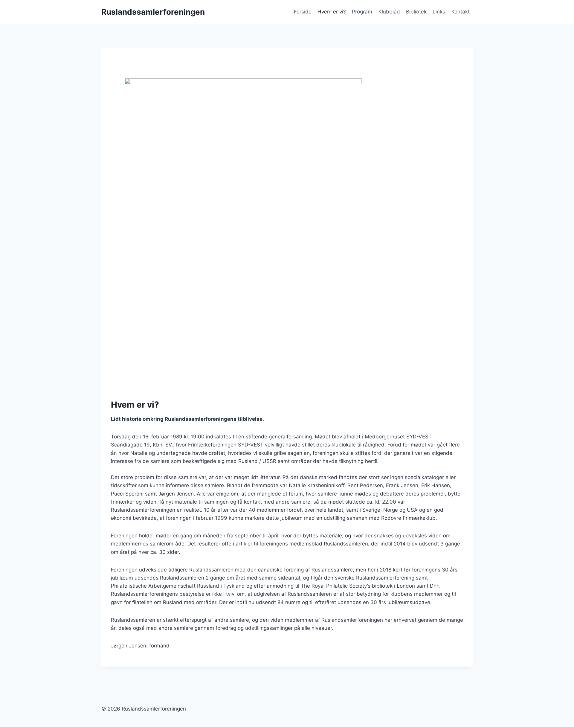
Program (362, 12)
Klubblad (389, 12)
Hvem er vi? (331, 12)
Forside (303, 12)
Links (439, 12)
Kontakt (460, 12)
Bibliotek (416, 12)
